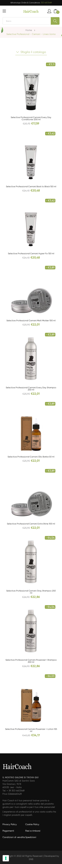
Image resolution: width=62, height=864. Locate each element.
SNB (31, 859)
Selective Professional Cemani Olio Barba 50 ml (31, 457)
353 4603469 (46, 3)
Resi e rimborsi (32, 831)
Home (28, 30)
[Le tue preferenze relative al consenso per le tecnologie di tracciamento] (6, 858)
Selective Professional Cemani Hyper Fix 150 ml (31, 254)
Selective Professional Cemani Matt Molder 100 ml (31, 321)
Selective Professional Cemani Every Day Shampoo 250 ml (31, 389)
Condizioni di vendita (13, 837)
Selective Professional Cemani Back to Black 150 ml (31, 187)
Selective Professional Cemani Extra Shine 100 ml (31, 524)
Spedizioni (30, 837)
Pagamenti (8, 831)
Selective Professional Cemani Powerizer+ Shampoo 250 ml (31, 661)
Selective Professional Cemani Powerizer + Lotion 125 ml (31, 730)
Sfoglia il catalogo (33, 52)
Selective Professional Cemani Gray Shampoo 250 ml (31, 592)
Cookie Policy (32, 824)
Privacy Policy (9, 824)
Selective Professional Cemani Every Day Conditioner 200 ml (31, 118)
